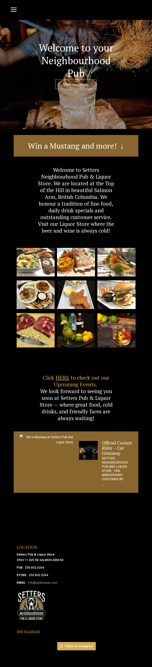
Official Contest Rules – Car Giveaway (117, 448)
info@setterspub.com (43, 582)
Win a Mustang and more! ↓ (76, 146)
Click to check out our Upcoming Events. (76, 381)
